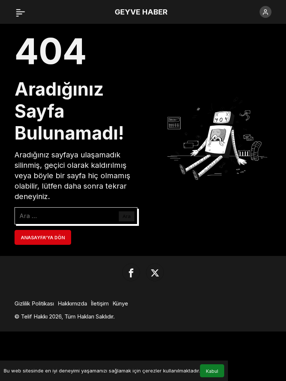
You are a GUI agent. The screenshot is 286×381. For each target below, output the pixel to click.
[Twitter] (155, 272)
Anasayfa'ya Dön (43, 237)
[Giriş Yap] (265, 12)
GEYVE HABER (141, 11)
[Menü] (20, 12)
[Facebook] (131, 272)
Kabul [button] (212, 371)
